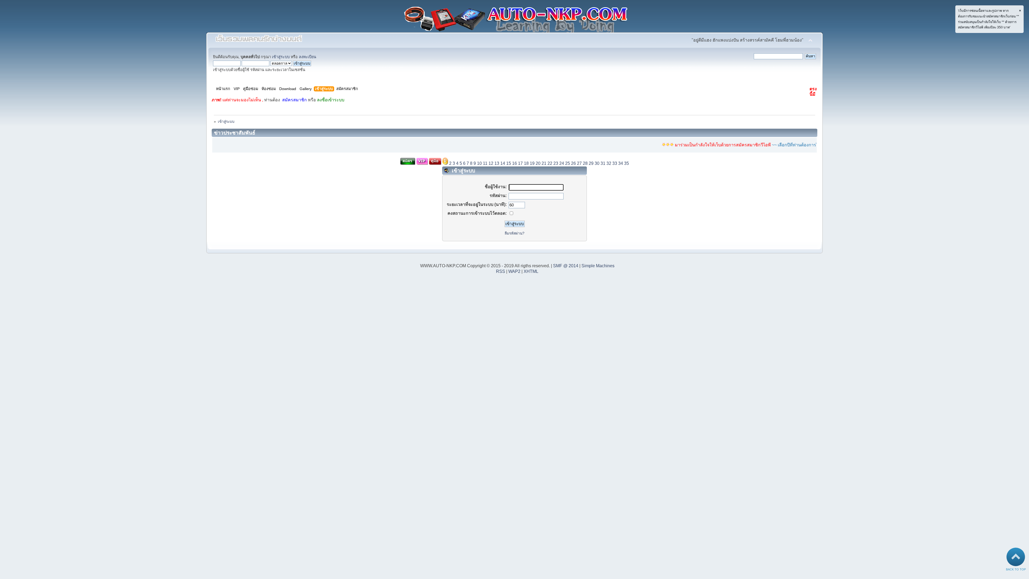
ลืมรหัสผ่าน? (514, 233)
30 (597, 163)
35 (626, 163)
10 (479, 163)
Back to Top (1016, 569)
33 (614, 163)
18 (526, 163)
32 (608, 163)
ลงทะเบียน (307, 57)
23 (555, 163)
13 (496, 163)
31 (603, 163)
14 (502, 163)
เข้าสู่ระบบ (281, 57)
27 (579, 163)
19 (532, 163)
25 (567, 163)
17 (520, 163)
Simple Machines (597, 265)
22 (549, 163)
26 (573, 163)
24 (561, 163)
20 (538, 163)
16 (514, 163)
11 (485, 163)
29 (591, 163)
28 (585, 163)
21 (544, 163)
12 (491, 163)
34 (620, 163)
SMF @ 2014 (565, 265)
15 (508, 163)
